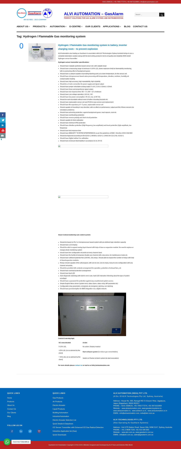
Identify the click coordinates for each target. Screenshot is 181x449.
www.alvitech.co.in (139, 411)
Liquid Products (59, 409)
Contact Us (11, 409)
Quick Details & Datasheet (63, 424)
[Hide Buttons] (1, 139)
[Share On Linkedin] (3, 125)
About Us (10, 405)
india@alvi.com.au (147, 413)
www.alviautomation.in (122, 411)
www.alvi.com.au (128, 432)
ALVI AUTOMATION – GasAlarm (93, 14)
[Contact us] (3, 135)
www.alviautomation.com (131, 408)
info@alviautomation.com (129, 413)
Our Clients (11, 413)
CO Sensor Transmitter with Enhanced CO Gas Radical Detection (78, 427)
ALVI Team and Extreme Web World (121, 445)
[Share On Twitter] (3, 120)
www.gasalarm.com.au (144, 432)
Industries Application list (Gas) (65, 431)
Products (10, 402)
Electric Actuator (59, 405)
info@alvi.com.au (126, 435)
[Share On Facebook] (3, 114)
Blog (9, 416)
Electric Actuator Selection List (64, 420)
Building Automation (60, 413)
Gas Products (58, 398)
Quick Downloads (59, 435)
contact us (78, 365)
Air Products (57, 402)
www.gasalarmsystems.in (151, 408)
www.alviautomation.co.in (157, 411)
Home (9, 398)
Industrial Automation (61, 416)
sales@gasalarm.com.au (143, 435)
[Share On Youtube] (3, 130)
